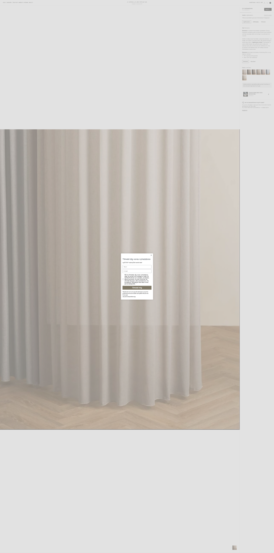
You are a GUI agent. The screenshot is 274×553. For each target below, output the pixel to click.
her (135, 296)
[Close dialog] (151, 255)
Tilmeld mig (137, 288)
